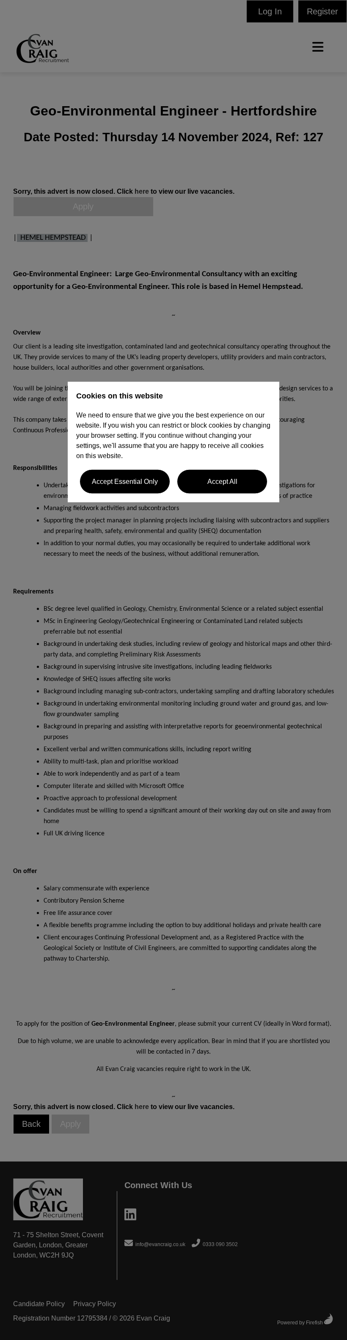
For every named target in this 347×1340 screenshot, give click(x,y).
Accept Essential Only (125, 481)
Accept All (222, 481)
